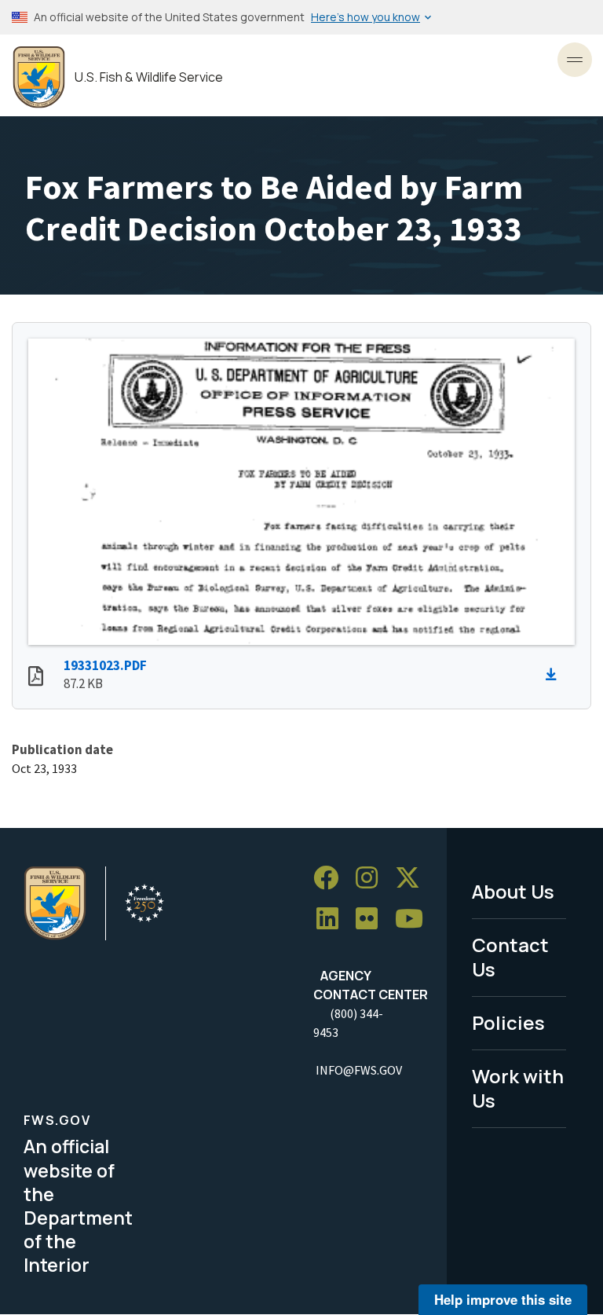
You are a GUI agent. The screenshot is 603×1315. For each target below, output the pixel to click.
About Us (513, 891)
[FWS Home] (39, 77)
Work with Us (518, 1088)
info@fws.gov (359, 1070)
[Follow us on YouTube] (414, 919)
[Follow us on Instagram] (372, 878)
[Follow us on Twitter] (413, 878)
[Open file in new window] (35, 678)
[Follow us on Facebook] (331, 878)
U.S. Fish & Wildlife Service (149, 77)
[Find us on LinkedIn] (332, 919)
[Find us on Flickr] (372, 919)
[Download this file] (555, 674)
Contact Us (510, 957)
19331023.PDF (105, 665)
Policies (508, 1022)
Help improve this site (503, 1299)
